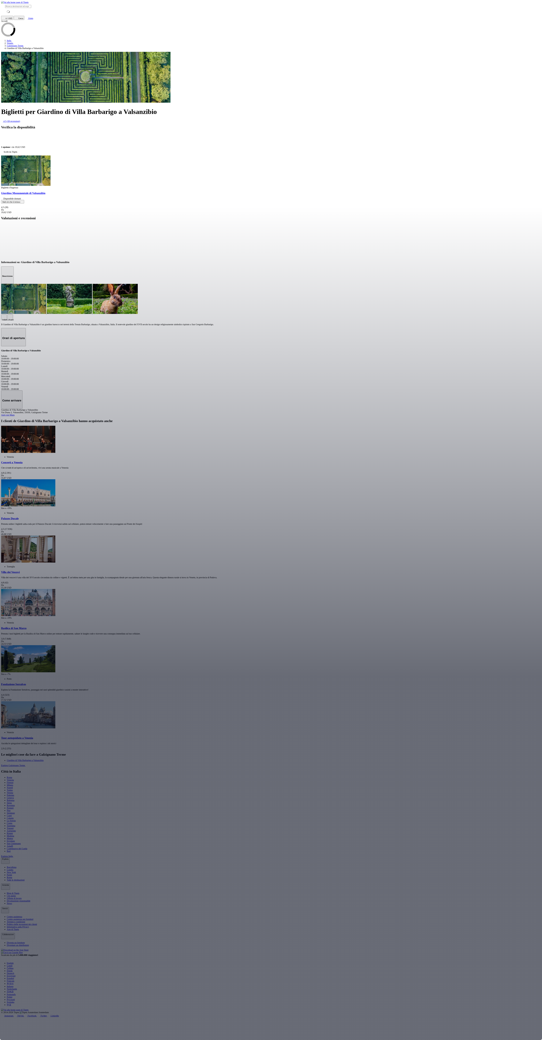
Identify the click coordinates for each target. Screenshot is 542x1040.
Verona (10, 792)
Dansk (10, 971)
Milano (10, 785)
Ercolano (11, 841)
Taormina (11, 826)
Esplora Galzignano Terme (13, 765)
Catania (10, 818)
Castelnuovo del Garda (17, 848)
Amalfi (10, 846)
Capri (9, 815)
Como (9, 823)
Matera (10, 838)
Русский (11, 999)
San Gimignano (14, 843)
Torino (10, 790)
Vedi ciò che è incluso (11, 202)
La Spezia (11, 820)
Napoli (10, 787)
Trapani (10, 828)
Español (10, 978)
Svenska (10, 1002)
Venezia (10, 780)
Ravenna (11, 805)
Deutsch (10, 973)
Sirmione (11, 813)
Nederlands (12, 989)
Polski (9, 997)
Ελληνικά (11, 976)
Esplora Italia (7, 856)
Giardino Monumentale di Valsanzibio (23, 193)
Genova (10, 798)
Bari (9, 851)
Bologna (10, 800)
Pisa (8, 810)
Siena (9, 803)
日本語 (10, 991)
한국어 (10, 983)
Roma (9, 777)
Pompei (10, 808)
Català (9, 965)
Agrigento (11, 831)
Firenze (10, 782)
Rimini (10, 833)
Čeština (10, 968)
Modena (10, 836)
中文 (9, 1005)
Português (11, 994)
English (10, 963)
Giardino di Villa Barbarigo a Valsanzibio (25, 760)
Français (10, 981)
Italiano (10, 986)
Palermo (10, 795)
